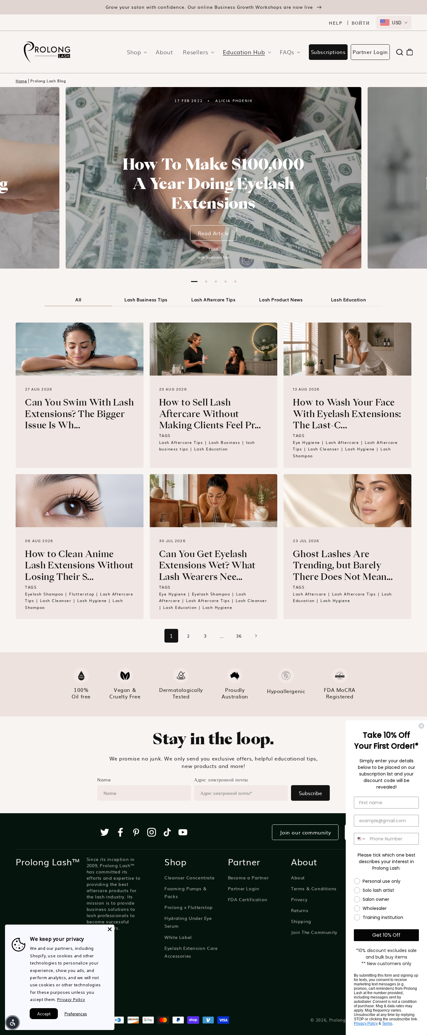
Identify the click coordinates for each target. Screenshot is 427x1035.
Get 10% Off (386, 935)
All (78, 299)
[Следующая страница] (256, 636)
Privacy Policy (366, 1023)
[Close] (110, 929)
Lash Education (348, 299)
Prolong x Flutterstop (188, 907)
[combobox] (393, 22)
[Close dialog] (421, 726)
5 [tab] (235, 281)
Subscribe (310, 793)
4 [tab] (225, 281)
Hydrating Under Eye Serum (188, 922)
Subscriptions (328, 52)
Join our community (305, 832)
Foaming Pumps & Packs (185, 892)
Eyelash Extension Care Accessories (191, 952)
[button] (135, 52)
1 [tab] (194, 281)
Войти (361, 23)
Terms (387, 1023)
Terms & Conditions (314, 888)
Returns (299, 910)
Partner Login (370, 52)
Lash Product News (281, 299)
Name (104, 779)
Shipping (301, 921)
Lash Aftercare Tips (213, 299)
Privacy (299, 899)
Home (21, 81)
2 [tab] (206, 281)
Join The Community (314, 932)
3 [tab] (216, 281)
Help (336, 23)
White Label (178, 937)
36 (238, 636)
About (298, 877)
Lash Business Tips (146, 299)
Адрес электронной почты (221, 779)
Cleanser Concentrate (189, 877)
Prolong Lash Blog (48, 81)
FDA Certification (248, 899)
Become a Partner (248, 877)
